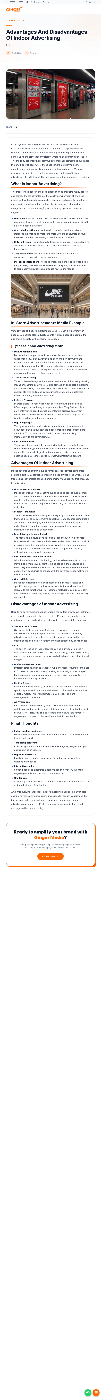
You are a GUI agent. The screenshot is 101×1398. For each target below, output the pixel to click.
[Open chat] (96, 1392)
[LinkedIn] (90, 2)
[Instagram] (94, 2)
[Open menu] (92, 9)
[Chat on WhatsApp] (87, 1392)
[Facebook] (86, 2)
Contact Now (48, 856)
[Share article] (16, 127)
